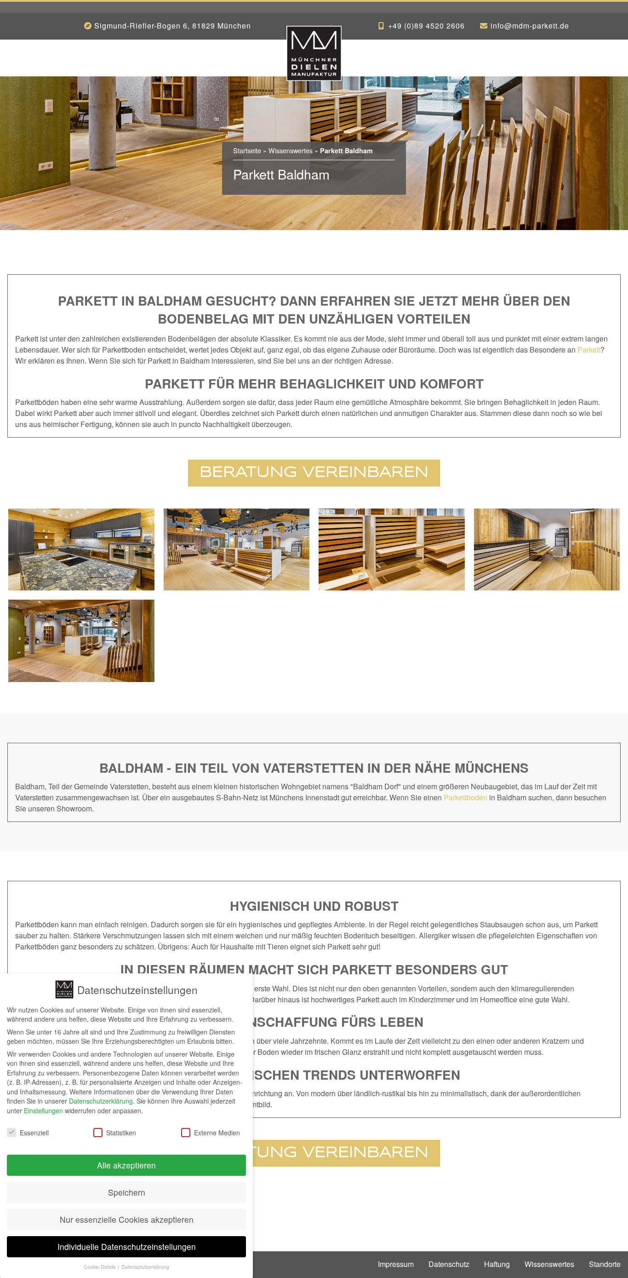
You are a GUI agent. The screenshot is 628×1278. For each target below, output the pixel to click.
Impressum (396, 1264)
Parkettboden (465, 797)
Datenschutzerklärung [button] (145, 1266)
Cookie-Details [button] (100, 1266)
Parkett (588, 349)
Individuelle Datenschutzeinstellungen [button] (126, 1246)
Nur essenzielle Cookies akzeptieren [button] (127, 1219)
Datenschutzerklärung (101, 1100)
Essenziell (34, 1132)
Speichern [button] (126, 1192)
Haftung (497, 1264)
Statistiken (121, 1132)
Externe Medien (217, 1132)
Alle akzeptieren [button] (126, 1165)
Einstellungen (43, 1110)
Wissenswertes (290, 150)
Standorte (605, 1264)
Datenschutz (448, 1264)
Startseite (247, 150)
